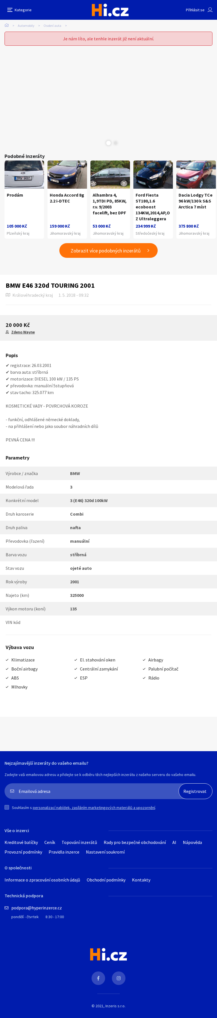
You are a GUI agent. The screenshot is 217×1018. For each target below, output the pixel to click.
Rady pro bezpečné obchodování (135, 842)
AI (174, 842)
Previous (101, 143)
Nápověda (192, 842)
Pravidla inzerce (64, 852)
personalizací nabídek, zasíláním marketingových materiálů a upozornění (94, 807)
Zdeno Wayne (23, 332)
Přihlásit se (195, 9)
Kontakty (141, 880)
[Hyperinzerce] (110, 10)
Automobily (26, 25)
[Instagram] (118, 978)
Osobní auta (52, 25)
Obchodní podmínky (106, 880)
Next (115, 143)
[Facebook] (98, 978)
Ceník (49, 842)
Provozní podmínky (23, 852)
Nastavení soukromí (105, 852)
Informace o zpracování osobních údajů (42, 880)
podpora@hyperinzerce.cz (36, 908)
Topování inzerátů (79, 842)
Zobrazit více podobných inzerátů (106, 250)
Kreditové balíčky (21, 842)
